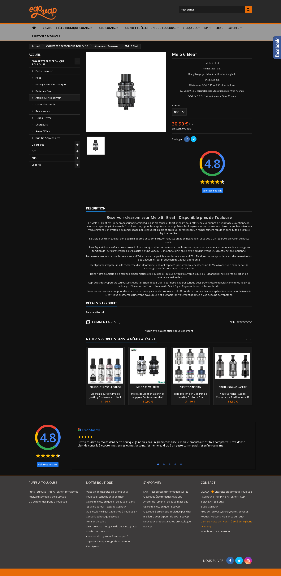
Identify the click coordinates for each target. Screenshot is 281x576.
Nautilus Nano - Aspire (233, 387)
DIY (206, 28)
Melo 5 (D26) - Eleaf (147, 387)
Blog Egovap (93, 546)
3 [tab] (169, 464)
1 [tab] (158, 464)
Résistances (43, 111)
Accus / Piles (43, 131)
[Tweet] (194, 139)
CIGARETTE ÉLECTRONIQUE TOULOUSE (150, 28)
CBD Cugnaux (108, 28)
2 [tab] (164, 464)
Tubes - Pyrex (43, 118)
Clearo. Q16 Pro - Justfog (105, 387)
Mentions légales (96, 521)
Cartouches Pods (45, 104)
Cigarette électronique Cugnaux (67, 28)
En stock (177, 128)
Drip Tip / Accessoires (48, 138)
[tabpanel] (163, 438)
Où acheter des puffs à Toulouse (48, 501)
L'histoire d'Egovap (46, 36)
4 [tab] (175, 464)
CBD (218, 28)
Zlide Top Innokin (190, 387)
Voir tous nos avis (212, 190)
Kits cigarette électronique (51, 84)
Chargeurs (42, 124)
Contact (208, 483)
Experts (233, 28)
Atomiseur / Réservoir (48, 97)
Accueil (35, 55)
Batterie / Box (43, 91)
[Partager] (187, 139)
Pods (38, 77)
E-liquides (190, 28)
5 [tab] (181, 464)
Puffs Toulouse (44, 71)
